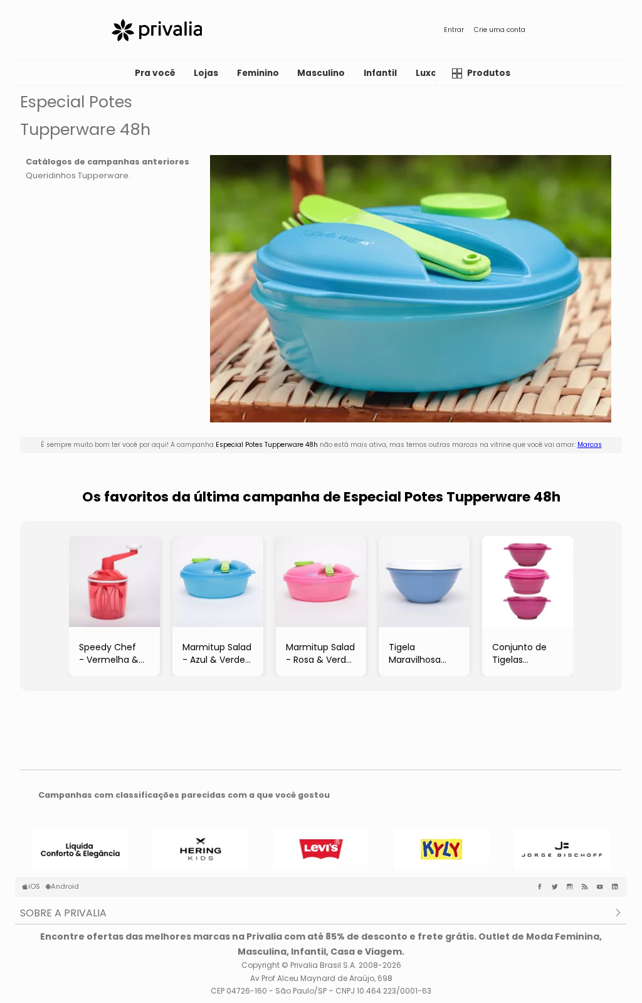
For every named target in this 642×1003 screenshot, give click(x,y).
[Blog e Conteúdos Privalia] (587, 886)
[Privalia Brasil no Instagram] (572, 886)
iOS (34, 886)
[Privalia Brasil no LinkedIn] (617, 886)
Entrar (454, 30)
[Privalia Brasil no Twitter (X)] (557, 886)
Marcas (589, 444)
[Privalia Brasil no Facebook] (542, 886)
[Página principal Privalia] (157, 30)
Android (65, 886)
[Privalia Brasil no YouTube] (602, 886)
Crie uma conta (499, 30)
